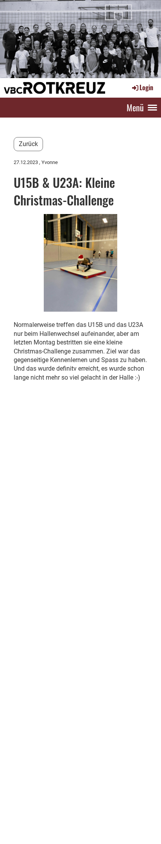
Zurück (28, 144)
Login (146, 87)
